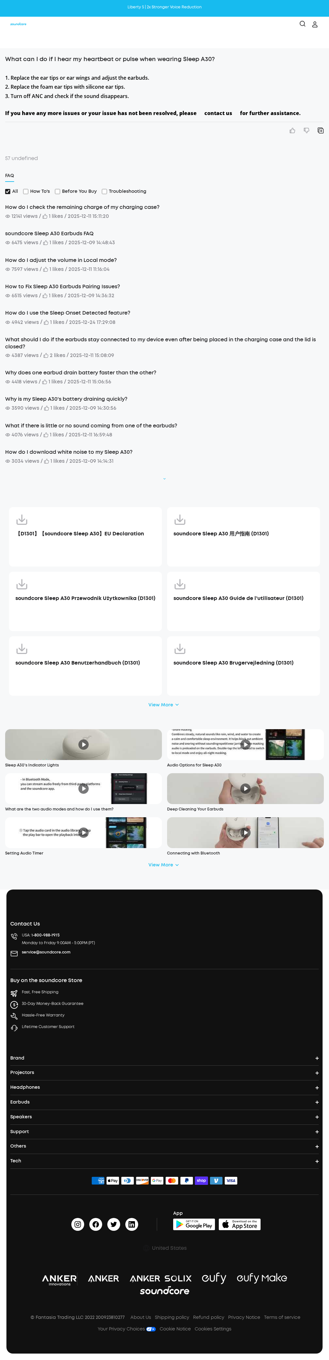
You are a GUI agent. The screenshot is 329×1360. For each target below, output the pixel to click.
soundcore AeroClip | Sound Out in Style (164, 7)
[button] (11, 40)
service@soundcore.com (46, 952)
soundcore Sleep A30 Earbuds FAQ (49, 233)
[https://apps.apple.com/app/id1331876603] (240, 1224)
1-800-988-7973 (45, 935)
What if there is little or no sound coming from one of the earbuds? (91, 425)
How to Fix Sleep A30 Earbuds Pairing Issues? (62, 286)
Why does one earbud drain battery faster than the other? (80, 372)
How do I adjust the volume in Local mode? (61, 260)
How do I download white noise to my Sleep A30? (68, 452)
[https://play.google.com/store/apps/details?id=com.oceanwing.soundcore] (194, 1224)
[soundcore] (18, 24)
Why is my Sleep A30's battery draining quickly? (66, 399)
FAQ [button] (9, 176)
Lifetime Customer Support (48, 1026)
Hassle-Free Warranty (43, 1015)
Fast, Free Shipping (40, 992)
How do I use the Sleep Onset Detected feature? (67, 312)
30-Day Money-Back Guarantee (53, 1003)
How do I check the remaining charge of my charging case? (82, 207)
